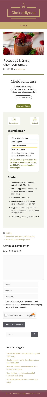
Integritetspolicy (28, 393)
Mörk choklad (22, 138)
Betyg (5, 251)
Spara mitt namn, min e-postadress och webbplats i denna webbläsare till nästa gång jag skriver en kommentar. (24, 304)
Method (35, 123)
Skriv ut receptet (23, 97)
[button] (36, 138)
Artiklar (9, 233)
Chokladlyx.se (16, 393)
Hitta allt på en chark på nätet (18, 240)
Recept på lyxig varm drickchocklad (20, 236)
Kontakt (38, 393)
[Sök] (34, 334)
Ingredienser (13, 123)
